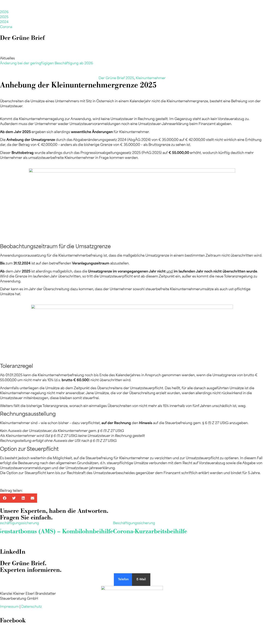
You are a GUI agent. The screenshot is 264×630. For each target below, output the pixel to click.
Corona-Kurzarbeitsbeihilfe (150, 531)
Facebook (13, 620)
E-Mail (141, 579)
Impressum (9, 607)
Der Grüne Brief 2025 (116, 78)
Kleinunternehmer (151, 78)
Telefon (123, 579)
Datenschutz (31, 607)
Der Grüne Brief (22, 38)
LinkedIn (12, 552)
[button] (4, 498)
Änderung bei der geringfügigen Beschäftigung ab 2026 (46, 63)
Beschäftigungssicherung (134, 523)
